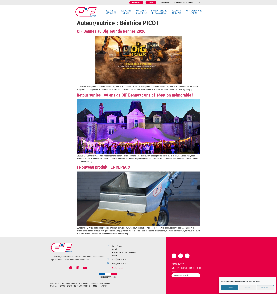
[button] (199, 2)
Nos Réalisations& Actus (194, 12)
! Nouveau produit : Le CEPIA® (103, 167)
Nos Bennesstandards (110, 12)
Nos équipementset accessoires (159, 12)
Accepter (230, 288)
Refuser (247, 288)
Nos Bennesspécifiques (141, 12)
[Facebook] (71, 268)
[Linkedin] (78, 268)
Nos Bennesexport (126, 12)
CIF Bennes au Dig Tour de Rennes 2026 (111, 31)
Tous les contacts (117, 268)
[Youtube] (85, 268)
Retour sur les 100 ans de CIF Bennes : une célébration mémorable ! (135, 95)
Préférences (265, 288)
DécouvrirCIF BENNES (176, 12)
